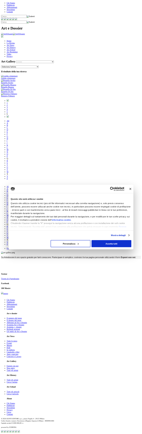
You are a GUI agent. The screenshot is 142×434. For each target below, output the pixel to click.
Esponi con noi (12, 366)
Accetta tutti (111, 243)
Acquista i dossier (14, 327)
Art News (10, 45)
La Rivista (11, 43)
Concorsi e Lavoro (14, 357)
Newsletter (11, 10)
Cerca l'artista (12, 382)
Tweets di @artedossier (10, 279)
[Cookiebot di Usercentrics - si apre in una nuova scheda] (112, 189)
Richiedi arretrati (13, 329)
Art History (11, 48)
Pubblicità (11, 5)
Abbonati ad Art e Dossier (17, 323)
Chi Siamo (11, 3)
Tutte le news (12, 341)
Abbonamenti (12, 7)
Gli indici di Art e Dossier (17, 331)
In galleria (11, 350)
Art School (11, 50)
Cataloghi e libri (13, 352)
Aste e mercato (12, 354)
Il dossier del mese (14, 320)
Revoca (122, 226)
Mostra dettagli (118, 235)
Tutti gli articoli (13, 392)
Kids (8, 348)
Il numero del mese (14, 318)
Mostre (9, 345)
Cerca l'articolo (13, 394)
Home (9, 41)
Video (9, 54)
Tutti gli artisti (12, 370)
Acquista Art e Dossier (15, 325)
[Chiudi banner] (130, 189)
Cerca (9, 412)
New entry (11, 368)
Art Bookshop (12, 52)
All (8, 121)
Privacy (10, 56)
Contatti (10, 12)
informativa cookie (61, 220)
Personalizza (69, 243)
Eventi (9, 343)
